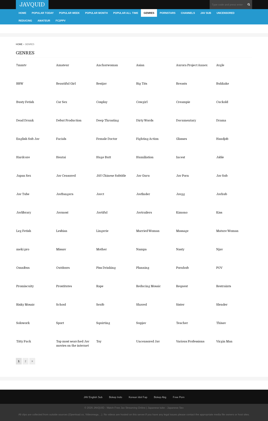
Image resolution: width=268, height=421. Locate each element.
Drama (221, 120)
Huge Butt (103, 157)
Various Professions (190, 341)
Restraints (223, 286)
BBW (19, 83)
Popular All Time (125, 12)
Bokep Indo (115, 397)
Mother (101, 249)
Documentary (186, 120)
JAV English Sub (93, 397)
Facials (61, 139)
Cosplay (101, 102)
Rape (99, 286)
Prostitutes (64, 286)
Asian (140, 65)
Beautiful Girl (66, 83)
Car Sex (61, 102)
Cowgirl (141, 102)
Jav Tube (22, 194)
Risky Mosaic (25, 304)
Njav (219, 249)
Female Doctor (106, 139)
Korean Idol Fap (138, 397)
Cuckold (222, 102)
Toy (98, 341)
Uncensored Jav (148, 341)
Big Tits (141, 83)
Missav (61, 249)
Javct (100, 194)
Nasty (180, 249)
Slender (222, 304)
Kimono (181, 212)
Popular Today (43, 12)
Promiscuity (25, 286)
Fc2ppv (60, 20)
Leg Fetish (23, 231)
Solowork (23, 323)
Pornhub (182, 267)
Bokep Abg (160, 397)
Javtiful (101, 212)
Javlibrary (23, 212)
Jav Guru (143, 175)
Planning (142, 267)
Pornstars (167, 12)
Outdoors (63, 267)
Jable (220, 157)
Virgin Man (224, 341)
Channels (188, 12)
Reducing (25, 20)
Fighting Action (147, 139)
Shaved (141, 304)
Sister (180, 304)
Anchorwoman (107, 65)
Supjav (141, 323)
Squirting (103, 323)
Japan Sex (23, 175)
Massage (182, 231)
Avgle (220, 65)
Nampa (141, 249)
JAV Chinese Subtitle (111, 175)
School (61, 304)
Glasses (181, 139)
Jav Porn (182, 175)
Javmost (62, 212)
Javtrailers (144, 212)
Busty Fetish (25, 102)
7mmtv (21, 65)
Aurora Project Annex (191, 65)
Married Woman (148, 231)
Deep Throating (107, 120)
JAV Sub (205, 12)
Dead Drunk (25, 120)
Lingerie (102, 231)
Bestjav (101, 83)
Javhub (221, 194)
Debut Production (68, 120)
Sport (60, 323)
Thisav (221, 323)
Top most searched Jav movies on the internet (72, 343)
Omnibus (23, 267)
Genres (149, 12)
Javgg (180, 194)
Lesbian (61, 231)
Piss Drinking (106, 267)
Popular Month (96, 12)
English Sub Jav (27, 139)
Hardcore (23, 157)
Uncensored (225, 12)
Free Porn (179, 397)
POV (219, 267)
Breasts (181, 83)
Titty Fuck (23, 341)
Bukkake (222, 83)
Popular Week (69, 12)
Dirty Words (144, 120)
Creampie (183, 102)
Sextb (100, 304)
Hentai (61, 157)
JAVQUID (32, 4)
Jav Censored (66, 175)
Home (22, 12)
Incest (180, 157)
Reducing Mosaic (148, 286)
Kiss (219, 212)
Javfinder (143, 194)
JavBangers (64, 194)
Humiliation (145, 157)
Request (182, 286)
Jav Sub (222, 175)
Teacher (182, 323)
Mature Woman (227, 231)
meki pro (22, 249)
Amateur (44, 20)
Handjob (222, 139)
